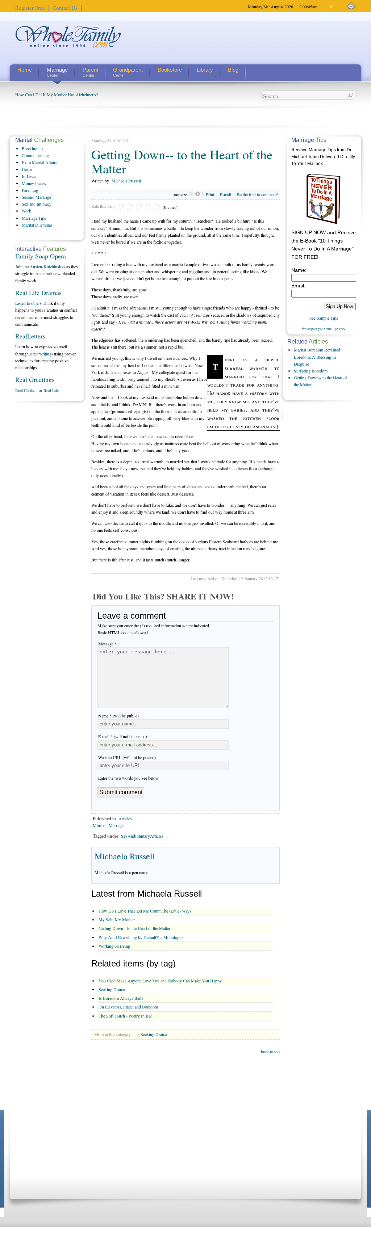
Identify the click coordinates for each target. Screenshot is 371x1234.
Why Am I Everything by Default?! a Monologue (141, 937)
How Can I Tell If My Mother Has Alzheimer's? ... (58, 94)
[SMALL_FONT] (325, 6)
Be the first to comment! (257, 194)
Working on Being (114, 946)
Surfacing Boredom (311, 371)
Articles (125, 818)
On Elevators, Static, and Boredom (128, 1007)
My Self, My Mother (117, 919)
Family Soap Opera (40, 256)
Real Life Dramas (38, 292)
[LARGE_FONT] (338, 6)
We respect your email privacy (323, 328)
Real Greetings (34, 379)
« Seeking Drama (152, 1034)
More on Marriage (108, 825)
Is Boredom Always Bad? (121, 998)
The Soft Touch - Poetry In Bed (126, 1016)
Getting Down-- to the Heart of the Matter (134, 928)
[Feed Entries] (351, 5)
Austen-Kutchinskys (47, 266)
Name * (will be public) (118, 716)
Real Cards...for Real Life (37, 390)
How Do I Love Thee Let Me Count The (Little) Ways (145, 911)
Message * (107, 644)
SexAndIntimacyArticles (142, 836)
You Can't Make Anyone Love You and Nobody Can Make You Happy (160, 981)
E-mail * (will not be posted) (122, 736)
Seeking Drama (112, 989)
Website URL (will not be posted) (127, 757)
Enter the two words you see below (128, 778)
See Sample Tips (323, 318)
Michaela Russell (126, 181)
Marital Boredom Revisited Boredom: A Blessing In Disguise (317, 356)
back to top (270, 1051)
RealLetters (30, 336)
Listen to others (28, 303)
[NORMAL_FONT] (331, 6)
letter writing (40, 354)
